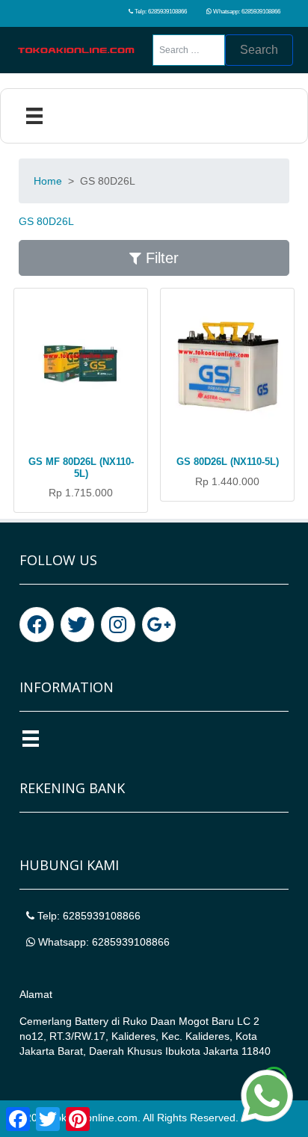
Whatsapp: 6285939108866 (246, 11)
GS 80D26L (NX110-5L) (227, 461)
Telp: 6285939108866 (160, 11)
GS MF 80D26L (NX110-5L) (81, 467)
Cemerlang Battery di (71, 1021)
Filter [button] (160, 258)
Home (48, 181)
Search (259, 49)
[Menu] (34, 116)
